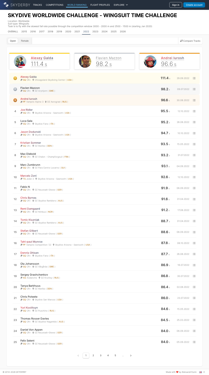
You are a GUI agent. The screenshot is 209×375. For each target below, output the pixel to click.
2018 (50, 31)
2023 (95, 31)
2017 (41, 31)
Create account (194, 4)
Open (13, 40)
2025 (114, 31)
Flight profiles (100, 4)
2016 (33, 31)
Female (25, 40)
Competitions (54, 4)
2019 (59, 31)
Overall (13, 31)
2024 (104, 31)
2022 (86, 31)
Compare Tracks (191, 41)
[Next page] (131, 355)
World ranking (77, 4)
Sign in (175, 4)
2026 (123, 31)
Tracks (37, 4)
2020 (68, 31)
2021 (77, 31)
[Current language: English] (202, 372)
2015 (24, 31)
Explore (120, 5)
